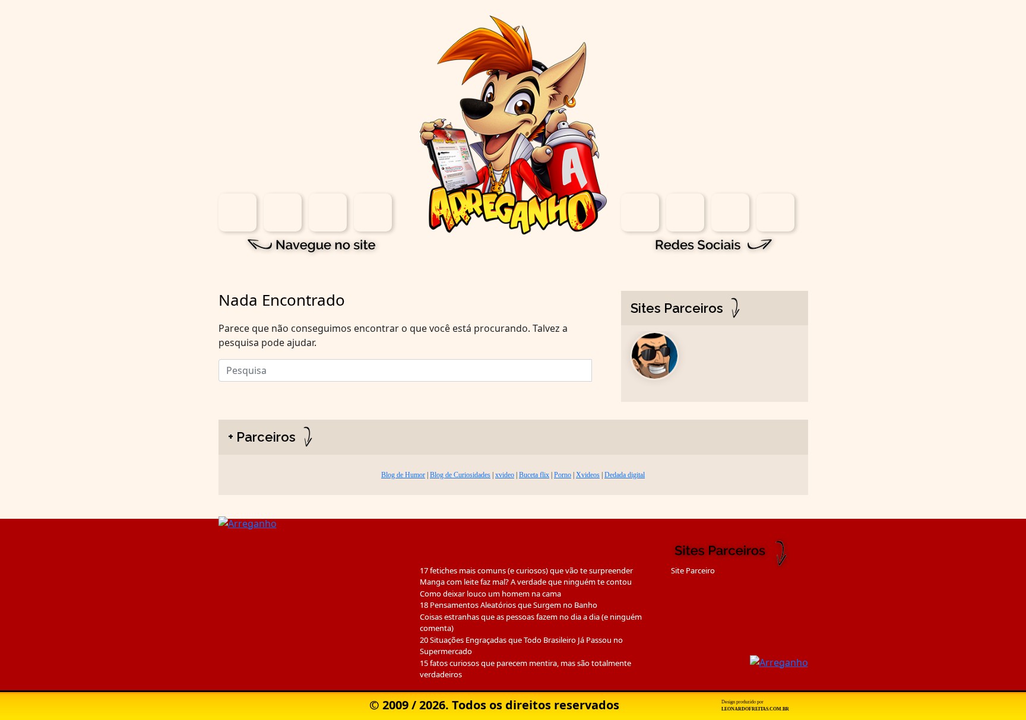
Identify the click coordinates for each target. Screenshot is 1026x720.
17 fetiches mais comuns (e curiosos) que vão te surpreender (526, 570)
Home (237, 212)
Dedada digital (624, 475)
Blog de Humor (403, 475)
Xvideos (588, 475)
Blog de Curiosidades (460, 475)
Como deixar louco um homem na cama (490, 593)
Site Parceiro (693, 570)
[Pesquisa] (599, 367)
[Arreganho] (513, 124)
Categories (328, 212)
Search (283, 212)
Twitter (730, 212)
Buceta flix (534, 475)
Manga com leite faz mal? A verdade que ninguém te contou (526, 581)
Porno (562, 475)
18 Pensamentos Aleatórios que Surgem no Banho (508, 605)
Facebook (685, 212)
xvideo (504, 475)
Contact (373, 212)
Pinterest (775, 212)
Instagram (640, 212)
